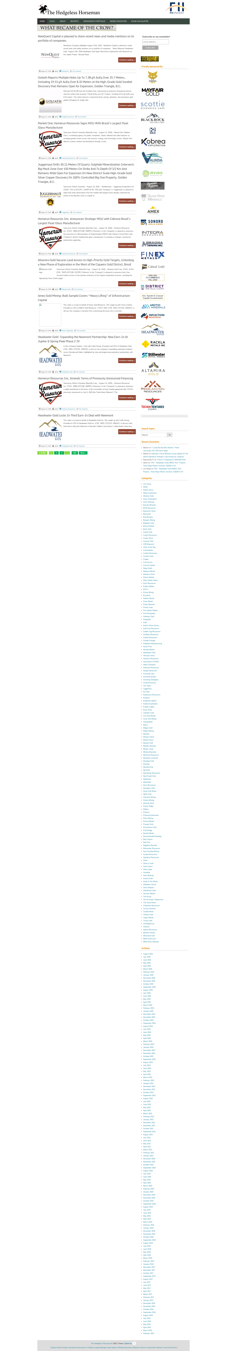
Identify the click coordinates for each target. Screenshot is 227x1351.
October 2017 (148, 1273)
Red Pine (146, 842)
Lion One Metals (149, 716)
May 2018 (147, 1252)
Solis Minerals (148, 875)
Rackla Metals (148, 833)
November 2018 (149, 1234)
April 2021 (147, 1147)
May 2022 (147, 1107)
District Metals (148, 577)
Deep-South (147, 568)
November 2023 (149, 1053)
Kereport (146, 698)
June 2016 (147, 1321)
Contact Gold (148, 556)
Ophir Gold (147, 794)
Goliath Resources (68, 117)
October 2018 (148, 1237)
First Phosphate (149, 613)
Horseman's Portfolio (151, 662)
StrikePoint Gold (149, 891)
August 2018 (148, 1243)
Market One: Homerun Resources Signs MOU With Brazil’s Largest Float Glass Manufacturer (83, 125)
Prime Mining (148, 818)
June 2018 (147, 1249)
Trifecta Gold (148, 915)
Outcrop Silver (148, 803)
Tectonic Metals (149, 894)
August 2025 (148, 990)
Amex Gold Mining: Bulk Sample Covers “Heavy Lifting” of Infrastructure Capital (84, 297)
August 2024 (148, 1026)
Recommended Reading (152, 836)
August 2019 (148, 1207)
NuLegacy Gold (149, 788)
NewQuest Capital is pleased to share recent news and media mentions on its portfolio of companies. (86, 38)
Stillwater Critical (149, 884)
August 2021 (148, 1135)
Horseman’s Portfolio (85, 1348)
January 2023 (148, 1083)
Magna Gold (147, 728)
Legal (52, 21)
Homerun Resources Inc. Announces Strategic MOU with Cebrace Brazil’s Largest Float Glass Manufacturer (84, 220)
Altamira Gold (66, 289)
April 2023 (147, 1074)
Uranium (146, 927)
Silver (145, 860)
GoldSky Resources (150, 634)
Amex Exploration (67, 330)
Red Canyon (148, 839)
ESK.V (145, 589)
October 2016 (148, 1309)
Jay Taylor (147, 686)
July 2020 (147, 1174)
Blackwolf (147, 514)
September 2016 (149, 1312)
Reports (74, 21)
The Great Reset (149, 903)
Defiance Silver (149, 574)
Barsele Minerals (149, 505)
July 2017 (147, 1282)
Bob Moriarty (148, 517)
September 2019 (149, 1204)
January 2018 (148, 1264)
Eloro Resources (149, 583)
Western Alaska (149, 933)
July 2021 (147, 1138)
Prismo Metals (148, 821)
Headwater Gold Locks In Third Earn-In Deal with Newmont (75, 415)
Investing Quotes (149, 677)
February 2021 (148, 1153)
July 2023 (147, 1065)
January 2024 (148, 1047)
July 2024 (147, 1029)
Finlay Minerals (149, 604)
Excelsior (146, 595)
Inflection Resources (151, 668)
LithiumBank (148, 722)
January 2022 (148, 1120)
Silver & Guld (148, 863)
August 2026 (148, 954)
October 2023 (148, 1056)
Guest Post (147, 647)
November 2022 (149, 1089)
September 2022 (149, 1095)
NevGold (146, 770)
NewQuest (65, 71)
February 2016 (148, 1333)
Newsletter (147, 782)
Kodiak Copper (148, 707)
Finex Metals (148, 601)
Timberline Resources (151, 906)
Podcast (146, 812)
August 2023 (148, 1062)
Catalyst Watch (56, 1348)
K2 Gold (146, 692)
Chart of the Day (149, 547)
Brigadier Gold (148, 523)
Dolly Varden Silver (150, 580)
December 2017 (149, 1267)
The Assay (147, 897)
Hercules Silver (149, 656)
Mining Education (118, 21)
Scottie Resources (150, 854)
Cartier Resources (150, 535)
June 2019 (147, 1213)
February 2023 (148, 1080)
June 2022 (147, 1104)
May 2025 (147, 999)
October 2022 (148, 1092)
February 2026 (148, 972)
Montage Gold (148, 761)
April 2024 (147, 1038)
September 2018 (149, 1240)
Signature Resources (151, 857)
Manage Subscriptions (108, 1348)
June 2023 (147, 1068)
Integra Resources (150, 671)
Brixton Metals (148, 526)
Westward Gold (149, 936)
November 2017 (149, 1270)
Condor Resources (150, 553)
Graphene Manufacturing (152, 644)
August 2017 (148, 1279)
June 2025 (147, 996)
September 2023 (149, 1059)
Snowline (146, 872)
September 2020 (149, 1168)
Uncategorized (148, 924)
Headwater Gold (67, 372)
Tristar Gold (147, 921)
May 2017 (147, 1288)
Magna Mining (148, 731)
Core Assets (148, 562)
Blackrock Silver (149, 511)
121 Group (147, 484)
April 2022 (147, 1110)
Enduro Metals (148, 586)
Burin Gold (147, 529)
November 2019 (149, 1198)
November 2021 (149, 1126)
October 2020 (148, 1165)
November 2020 (149, 1162)
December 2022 (149, 1086)
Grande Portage (149, 641)
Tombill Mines (148, 912)
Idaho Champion (149, 665)
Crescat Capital (149, 565)
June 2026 (147, 960)
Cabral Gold (147, 532)
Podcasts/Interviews (151, 815)
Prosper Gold (148, 824)
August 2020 (148, 1171)
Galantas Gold (148, 616)
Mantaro (146, 734)
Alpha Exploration (150, 493)
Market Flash (148, 740)
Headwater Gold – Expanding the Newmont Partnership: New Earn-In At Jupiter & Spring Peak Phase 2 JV (83, 339)
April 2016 (147, 1327)
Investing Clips (148, 674)
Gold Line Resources (151, 628)
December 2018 (149, 1231)
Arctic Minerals (149, 502)
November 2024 (149, 1017)
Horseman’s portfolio (94, 21)
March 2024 (147, 1041)
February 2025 (148, 1008)
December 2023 (149, 1050)
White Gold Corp (149, 939)
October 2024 (148, 1020)
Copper (146, 559)
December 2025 (149, 978)
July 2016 (147, 1318)
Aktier (145, 487)
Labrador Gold (148, 713)
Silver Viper (147, 869)
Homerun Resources (68, 158)
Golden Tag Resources (152, 631)
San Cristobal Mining (151, 851)
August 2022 (148, 1098)
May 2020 (147, 1180)
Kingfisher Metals (149, 701)
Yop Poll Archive (170, 1348)
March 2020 (147, 1186)
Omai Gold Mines (149, 791)
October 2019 (148, 1201)
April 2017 (147, 1291)
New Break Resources (151, 773)
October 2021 (148, 1129)
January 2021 (148, 1156)
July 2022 (147, 1101)
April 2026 (147, 966)
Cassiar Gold (148, 541)
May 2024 (147, 1035)
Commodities (148, 550)
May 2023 (147, 1071)
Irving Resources (149, 683)
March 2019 (147, 1222)
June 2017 (147, 1285)
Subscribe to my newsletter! (156, 37)
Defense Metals (149, 571)
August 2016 (148, 1315)
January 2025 (148, 1011)
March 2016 (147, 1330)
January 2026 (148, 975)
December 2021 (149, 1123)
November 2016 (149, 1306)
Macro (145, 725)
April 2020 (147, 1183)
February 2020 (148, 1189)
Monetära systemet (150, 758)
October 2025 (148, 984)
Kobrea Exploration (150, 704)
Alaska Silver (148, 490)
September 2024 (149, 1023)
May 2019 (147, 1216)
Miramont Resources (151, 755)
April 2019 (147, 1219)
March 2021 (147, 1150)
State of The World (150, 881)
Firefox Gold (148, 607)
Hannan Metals (149, 650)
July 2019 (147, 1210)
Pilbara (145, 809)
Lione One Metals (150, 719)
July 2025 (147, 993)
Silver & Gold (146, 1348)
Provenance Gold (149, 827)
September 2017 (149, 1276)
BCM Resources (149, 508)
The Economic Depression (153, 900)
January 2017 (148, 1300)
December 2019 (149, 1195)
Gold (145, 622)
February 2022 (148, 1117)
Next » (83, 453)
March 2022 (147, 1114)
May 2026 (147, 963)
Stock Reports (148, 887)
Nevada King (148, 767)
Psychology (147, 830)
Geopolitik (147, 619)
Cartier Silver (148, 538)
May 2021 (147, 1144)
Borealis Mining (149, 520)
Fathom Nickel (148, 598)
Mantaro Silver (148, 737)
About (63, 21)
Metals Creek (148, 749)
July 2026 (147, 957)
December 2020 (149, 1159)
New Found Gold (149, 776)
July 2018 (147, 1246)
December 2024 (149, 1014)
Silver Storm (148, 866)
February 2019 (148, 1225)
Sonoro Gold (148, 878)
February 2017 (148, 1297)
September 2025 (149, 987)
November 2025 (149, 981)
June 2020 (147, 1177)
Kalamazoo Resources (151, 695)
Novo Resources (149, 785)
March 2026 (147, 969)
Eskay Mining (148, 592)
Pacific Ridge (148, 806)
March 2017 (147, 1294)
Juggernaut (65, 212)
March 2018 (147, 1258)
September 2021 (149, 1132)
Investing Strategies (150, 680)
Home (42, 21)
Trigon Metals (148, 918)
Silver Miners (157, 1348)
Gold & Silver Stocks (151, 625)
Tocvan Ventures (149, 909)
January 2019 (148, 1228)
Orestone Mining (149, 797)
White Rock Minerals (151, 942)
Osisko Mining (148, 800)
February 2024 (148, 1044)
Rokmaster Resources (151, 848)
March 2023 (147, 1077)
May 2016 (147, 1324)
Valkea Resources (150, 930)
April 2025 (147, 1002)
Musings (146, 764)
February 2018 (148, 1261)
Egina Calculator (139, 21)
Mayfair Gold (148, 743)
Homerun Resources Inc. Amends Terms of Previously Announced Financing (85, 378)
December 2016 (149, 1303)
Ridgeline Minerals (150, 845)
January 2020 (148, 1192)
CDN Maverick (148, 544)
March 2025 (147, 1005)
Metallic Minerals (149, 746)
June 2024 (147, 1032)
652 (74, 453)
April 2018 (147, 1255)
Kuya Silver (147, 710)
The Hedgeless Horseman (101, 1343)
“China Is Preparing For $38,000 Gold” (171, 460)
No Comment (77, 71)
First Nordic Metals (150, 610)
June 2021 (147, 1141)
